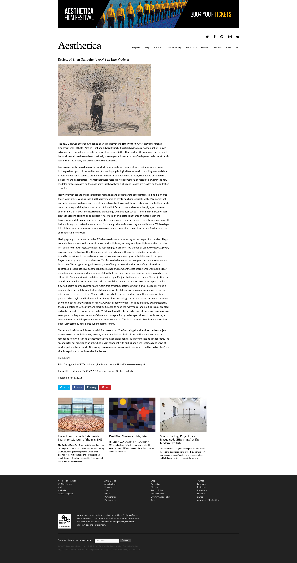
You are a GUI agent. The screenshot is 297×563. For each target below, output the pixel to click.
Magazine (136, 47)
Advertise (217, 47)
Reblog (92, 387)
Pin (106, 387)
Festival (204, 47)
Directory (155, 487)
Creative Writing (174, 47)
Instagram (202, 490)
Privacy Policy (157, 493)
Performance (110, 497)
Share (79, 387)
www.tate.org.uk (136, 364)
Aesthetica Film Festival (208, 500)
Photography (110, 500)
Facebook (201, 484)
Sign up (125, 540)
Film (106, 490)
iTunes (200, 497)
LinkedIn (201, 493)
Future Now (191, 47)
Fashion (108, 487)
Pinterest (201, 487)
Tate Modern (129, 143)
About (229, 47)
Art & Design (110, 481)
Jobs (153, 500)
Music (107, 493)
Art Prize (158, 47)
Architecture (110, 484)
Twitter (200, 481)
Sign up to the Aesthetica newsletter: (75, 540)
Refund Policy (157, 490)
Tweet (66, 387)
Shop (147, 47)
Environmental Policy (160, 497)
